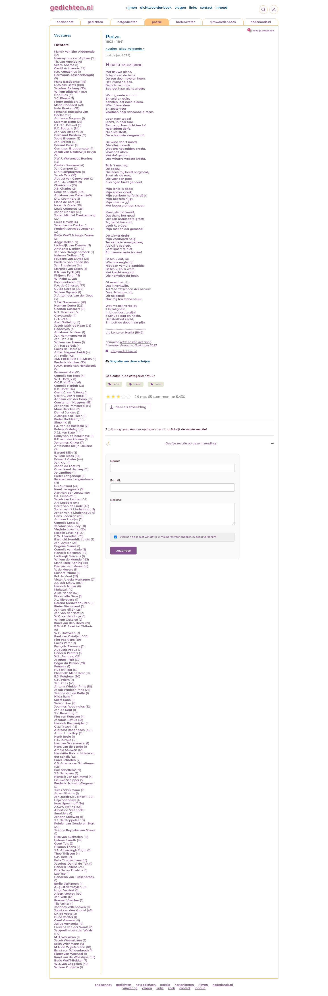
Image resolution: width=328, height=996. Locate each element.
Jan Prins (61, 683)
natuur (150, 376)
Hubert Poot (63, 669)
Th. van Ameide (65, 61)
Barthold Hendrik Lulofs (72, 539)
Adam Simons (64, 793)
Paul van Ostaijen (67, 636)
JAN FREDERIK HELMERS (73, 359)
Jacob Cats (62, 175)
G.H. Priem (62, 679)
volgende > (136, 48)
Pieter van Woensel (68, 953)
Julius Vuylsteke (66, 923)
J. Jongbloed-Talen (68, 415)
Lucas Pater (63, 643)
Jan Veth (60, 897)
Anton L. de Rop (66, 733)
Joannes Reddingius (69, 706)
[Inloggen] (273, 9)
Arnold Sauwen (65, 750)
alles (122, 48)
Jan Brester (62, 141)
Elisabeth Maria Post (69, 673)
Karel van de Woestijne (71, 957)
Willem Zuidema (66, 967)
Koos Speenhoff (66, 803)
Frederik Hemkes (66, 362)
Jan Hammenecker (68, 335)
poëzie (157, 22)
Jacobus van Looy (67, 526)
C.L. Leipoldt (63, 496)
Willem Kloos (64, 456)
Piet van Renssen (67, 716)
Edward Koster (65, 459)
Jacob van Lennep (67, 499)
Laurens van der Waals (71, 927)
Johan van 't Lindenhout (72, 509)
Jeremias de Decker (69, 225)
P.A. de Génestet (66, 285)
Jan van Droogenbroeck (72, 252)
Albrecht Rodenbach (69, 730)
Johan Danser (64, 212)
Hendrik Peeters (66, 653)
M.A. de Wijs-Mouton (69, 947)
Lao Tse (60, 873)
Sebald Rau (62, 703)
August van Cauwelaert (71, 178)
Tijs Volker (61, 903)
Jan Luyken (62, 542)
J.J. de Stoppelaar (67, 820)
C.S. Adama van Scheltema (74, 763)
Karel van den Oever (69, 623)
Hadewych (62, 329)
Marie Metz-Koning (68, 562)
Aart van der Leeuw (68, 492)
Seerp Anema (64, 65)
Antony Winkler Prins (70, 686)
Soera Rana (62, 699)
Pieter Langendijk (67, 476)
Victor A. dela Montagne (72, 579)
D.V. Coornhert (65, 198)
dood (158, 384)
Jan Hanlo (61, 339)
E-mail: (115, 480)
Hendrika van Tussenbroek (74, 877)
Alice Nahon (63, 593)
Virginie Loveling (66, 529)
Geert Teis (61, 843)
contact (206, 8)
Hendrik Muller (65, 586)
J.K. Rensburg (64, 713)
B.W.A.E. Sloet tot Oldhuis (73, 626)
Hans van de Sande (68, 746)
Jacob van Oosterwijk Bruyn (75, 151)
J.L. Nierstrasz (64, 599)
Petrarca (60, 666)
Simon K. (60, 422)
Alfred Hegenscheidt (69, 352)
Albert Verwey (64, 893)
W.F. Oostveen (65, 633)
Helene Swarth (65, 840)
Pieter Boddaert (66, 101)
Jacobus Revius (65, 720)
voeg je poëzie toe (263, 30)
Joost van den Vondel (70, 910)
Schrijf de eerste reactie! (189, 429)
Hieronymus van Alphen (72, 58)
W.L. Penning (64, 656)
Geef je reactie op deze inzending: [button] (191, 443)
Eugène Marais (65, 546)
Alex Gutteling (65, 322)
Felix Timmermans (68, 860)
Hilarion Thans (65, 847)
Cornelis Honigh (66, 385)
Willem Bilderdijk (67, 91)
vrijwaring (129, 988)
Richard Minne (65, 573)
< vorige (111, 48)
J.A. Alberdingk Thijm (70, 850)
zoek (171, 988)
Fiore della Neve (66, 596)
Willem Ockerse (66, 619)
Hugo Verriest (64, 890)
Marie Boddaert (65, 105)
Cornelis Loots (64, 522)
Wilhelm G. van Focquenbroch (65, 280)
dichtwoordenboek (156, 8)
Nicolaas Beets (65, 85)
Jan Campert (63, 168)
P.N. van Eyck (64, 272)
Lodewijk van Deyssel (70, 245)
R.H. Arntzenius (65, 71)
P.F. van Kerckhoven (69, 439)
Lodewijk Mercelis (67, 556)
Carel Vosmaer (64, 920)
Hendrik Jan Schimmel (71, 776)
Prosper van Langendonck (73, 479)
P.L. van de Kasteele (69, 425)
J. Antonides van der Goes (73, 295)
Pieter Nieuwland (67, 606)
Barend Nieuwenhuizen (72, 603)
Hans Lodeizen (65, 516)
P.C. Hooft (61, 389)
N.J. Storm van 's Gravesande (66, 314)
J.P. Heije (61, 355)
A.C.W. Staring (64, 806)
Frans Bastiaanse (67, 81)
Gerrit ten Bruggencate (71, 148)
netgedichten (127, 22)
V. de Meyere (63, 569)
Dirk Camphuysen (67, 172)
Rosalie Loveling (66, 532)
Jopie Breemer (65, 138)
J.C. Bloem (62, 98)
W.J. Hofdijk (63, 379)
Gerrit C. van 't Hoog (69, 392)
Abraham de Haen (67, 332)
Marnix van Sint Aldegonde (74, 51)
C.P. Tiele (61, 857)
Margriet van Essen (68, 268)
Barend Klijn (63, 452)
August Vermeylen (68, 887)
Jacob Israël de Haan (69, 325)
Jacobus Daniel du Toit (71, 863)
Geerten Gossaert (67, 309)
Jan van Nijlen (64, 609)
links (193, 8)
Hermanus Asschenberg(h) (74, 75)
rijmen (131, 8)
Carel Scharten (65, 760)
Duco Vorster (63, 917)
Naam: (115, 461)
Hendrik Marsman (67, 552)
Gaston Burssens (66, 165)
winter (137, 384)
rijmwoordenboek (223, 22)
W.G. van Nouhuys (67, 616)
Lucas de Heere (65, 349)
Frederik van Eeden (68, 262)
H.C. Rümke (62, 740)
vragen (180, 8)
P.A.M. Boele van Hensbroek (75, 365)
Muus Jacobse (64, 409)
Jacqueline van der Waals (73, 930)
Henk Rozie (62, 736)
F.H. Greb (61, 319)
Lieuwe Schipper (66, 780)
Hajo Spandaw (65, 800)
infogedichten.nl (123, 351)
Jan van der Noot (66, 613)
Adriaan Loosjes (66, 519)
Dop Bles (61, 95)
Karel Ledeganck (66, 489)
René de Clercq (65, 192)
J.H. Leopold (63, 502)
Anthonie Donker (67, 248)
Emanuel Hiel (64, 372)
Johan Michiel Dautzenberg (74, 215)
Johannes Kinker (66, 442)
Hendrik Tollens (65, 867)
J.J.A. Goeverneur (67, 302)
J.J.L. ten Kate (64, 432)
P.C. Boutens (63, 128)
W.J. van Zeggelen (68, 963)
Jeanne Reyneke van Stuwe (74, 830)
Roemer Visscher (66, 900)
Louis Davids (63, 222)
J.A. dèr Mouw (64, 583)
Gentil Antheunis (67, 68)
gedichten (95, 22)
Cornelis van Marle (68, 549)
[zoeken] (263, 9)
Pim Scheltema (65, 770)
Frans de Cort (64, 202)
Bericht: (116, 499)
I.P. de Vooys (63, 913)
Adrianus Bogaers (67, 118)
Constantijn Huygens (69, 402)
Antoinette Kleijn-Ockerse (73, 446)
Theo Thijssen (64, 853)
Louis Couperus (65, 208)
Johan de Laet (64, 466)
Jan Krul (60, 462)
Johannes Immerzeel (69, 405)
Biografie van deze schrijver (129, 361)
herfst (116, 384)
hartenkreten (185, 22)
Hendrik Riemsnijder (69, 723)
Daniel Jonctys (65, 412)
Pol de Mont (63, 576)
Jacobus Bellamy (66, 88)
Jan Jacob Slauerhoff (69, 796)
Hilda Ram (62, 696)
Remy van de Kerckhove (72, 436)
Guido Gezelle (64, 288)
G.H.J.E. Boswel (65, 125)
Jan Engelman (65, 265)
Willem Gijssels (65, 292)
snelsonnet (65, 22)
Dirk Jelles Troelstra (68, 870)
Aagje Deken (64, 242)
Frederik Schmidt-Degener (74, 783)
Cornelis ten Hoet (67, 375)
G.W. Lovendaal (65, 536)
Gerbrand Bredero (67, 135)
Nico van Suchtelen (68, 837)
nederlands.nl (261, 22)
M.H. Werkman (65, 937)
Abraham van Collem (69, 195)
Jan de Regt (63, 710)
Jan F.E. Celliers (65, 182)
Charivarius (62, 185)
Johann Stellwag (66, 816)
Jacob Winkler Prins (69, 689)
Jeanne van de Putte (69, 693)
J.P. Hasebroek (65, 345)
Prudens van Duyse (68, 258)
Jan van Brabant (66, 131)
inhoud (221, 8)
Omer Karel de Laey (68, 469)
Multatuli (61, 589)
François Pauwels (67, 646)
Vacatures (62, 35)
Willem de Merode (68, 559)
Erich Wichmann (66, 943)
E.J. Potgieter (64, 676)
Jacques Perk (64, 659)
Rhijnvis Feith (64, 275)
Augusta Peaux (65, 649)
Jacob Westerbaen (68, 940)
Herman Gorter (65, 305)
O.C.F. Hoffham (65, 382)
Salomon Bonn (65, 121)
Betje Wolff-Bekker (68, 960)
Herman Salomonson (69, 743)
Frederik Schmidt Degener (73, 228)
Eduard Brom (64, 145)
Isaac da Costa (65, 205)
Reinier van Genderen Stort (74, 823)
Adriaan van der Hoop (70, 399)
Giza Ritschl (63, 726)
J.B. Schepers (64, 773)
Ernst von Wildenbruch (71, 950)
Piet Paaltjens (64, 639)
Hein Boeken (63, 108)
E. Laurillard (63, 486)
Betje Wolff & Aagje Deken (74, 235)
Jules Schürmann (67, 790)
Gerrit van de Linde (68, 506)
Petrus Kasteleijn (66, 429)
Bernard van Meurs (68, 566)
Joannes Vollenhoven (70, 907)
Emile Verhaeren (66, 883)
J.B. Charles (62, 188)
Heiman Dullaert (66, 255)
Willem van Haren (67, 342)
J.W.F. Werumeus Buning (73, 158)
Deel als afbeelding (131, 407)
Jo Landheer (63, 472)
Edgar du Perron (66, 663)
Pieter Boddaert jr (67, 419)
